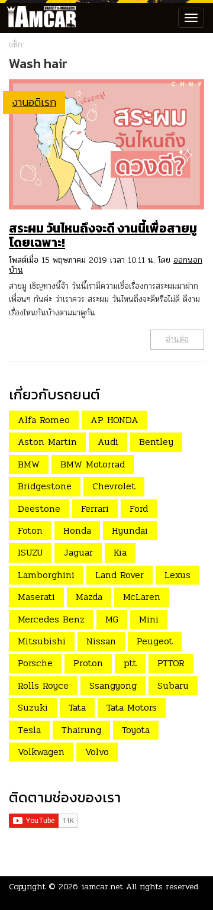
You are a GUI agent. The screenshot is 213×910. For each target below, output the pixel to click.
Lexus (177, 574)
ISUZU (30, 552)
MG (111, 619)
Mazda (89, 596)
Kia (120, 552)
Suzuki (33, 707)
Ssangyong (113, 685)
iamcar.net (102, 886)
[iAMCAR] (38, 18)
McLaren (141, 596)
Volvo (97, 751)
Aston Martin (47, 441)
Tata (77, 707)
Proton (88, 663)
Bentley (156, 441)
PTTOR (171, 663)
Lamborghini (46, 574)
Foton (30, 530)
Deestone (39, 508)
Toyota (136, 729)
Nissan (101, 641)
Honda (77, 530)
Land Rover (119, 574)
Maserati (36, 596)
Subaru (173, 685)
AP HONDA (114, 419)
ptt (130, 663)
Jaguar (78, 552)
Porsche (35, 663)
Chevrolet (113, 486)
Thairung (81, 729)
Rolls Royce (43, 685)
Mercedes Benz (51, 619)
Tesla (29, 729)
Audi (108, 441)
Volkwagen (41, 751)
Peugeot (155, 641)
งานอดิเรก (34, 102)
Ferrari (95, 508)
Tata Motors (131, 707)
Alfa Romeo (44, 419)
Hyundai (130, 530)
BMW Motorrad (92, 464)
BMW (29, 464)
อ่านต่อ (177, 339)
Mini (149, 619)
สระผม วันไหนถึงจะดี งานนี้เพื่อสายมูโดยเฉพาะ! (103, 235)
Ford (139, 508)
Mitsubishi (42, 641)
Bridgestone (45, 486)
